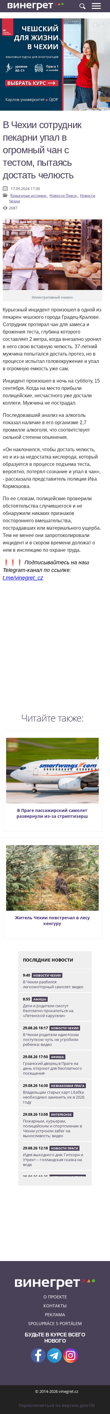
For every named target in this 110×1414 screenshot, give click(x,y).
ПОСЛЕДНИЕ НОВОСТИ (48, 960)
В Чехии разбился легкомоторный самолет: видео (53, 984)
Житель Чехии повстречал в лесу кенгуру (52, 920)
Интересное (61, 1114)
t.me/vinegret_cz (23, 578)
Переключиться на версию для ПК (57, 1405)
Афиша (39, 999)
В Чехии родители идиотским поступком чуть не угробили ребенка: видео (51, 1039)
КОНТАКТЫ (55, 1306)
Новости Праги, (64, 195)
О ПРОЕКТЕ (55, 1297)
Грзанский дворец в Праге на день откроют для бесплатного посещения (52, 1068)
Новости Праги (64, 1148)
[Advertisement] (55, 648)
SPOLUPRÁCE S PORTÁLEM (55, 1323)
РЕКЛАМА (55, 1314)
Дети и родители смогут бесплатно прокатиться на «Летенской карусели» (48, 1010)
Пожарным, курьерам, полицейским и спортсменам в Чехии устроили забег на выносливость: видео (52, 1128)
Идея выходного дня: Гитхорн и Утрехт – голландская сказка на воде (53, 1159)
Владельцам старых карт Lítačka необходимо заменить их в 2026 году (53, 1097)
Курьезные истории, (29, 195)
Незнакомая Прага (67, 1086)
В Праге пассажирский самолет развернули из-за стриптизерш (52, 813)
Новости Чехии (47, 975)
